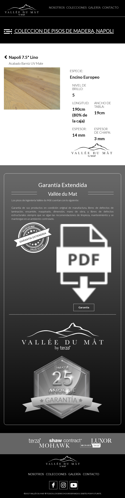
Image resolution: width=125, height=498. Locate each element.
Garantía (83, 307)
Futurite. (97, 493)
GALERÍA (94, 7)
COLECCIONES (76, 7)
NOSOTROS (57, 7)
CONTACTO (110, 7)
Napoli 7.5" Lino (23, 57)
